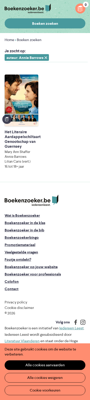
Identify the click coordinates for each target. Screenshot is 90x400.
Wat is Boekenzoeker (22, 215)
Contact (11, 288)
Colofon (12, 281)
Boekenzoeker (28, 8)
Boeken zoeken (45, 23)
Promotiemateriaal (20, 244)
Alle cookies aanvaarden (45, 365)
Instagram (81, 322)
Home (9, 39)
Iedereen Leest (71, 328)
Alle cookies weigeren (45, 377)
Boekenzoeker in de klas (25, 222)
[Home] (31, 200)
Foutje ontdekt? (18, 259)
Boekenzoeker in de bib (24, 230)
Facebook (74, 322)
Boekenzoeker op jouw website (31, 266)
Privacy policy (16, 302)
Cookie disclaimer (19, 307)
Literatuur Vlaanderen (22, 341)
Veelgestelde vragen (21, 252)
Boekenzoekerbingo (22, 237)
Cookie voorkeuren (45, 390)
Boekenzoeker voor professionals (33, 274)
